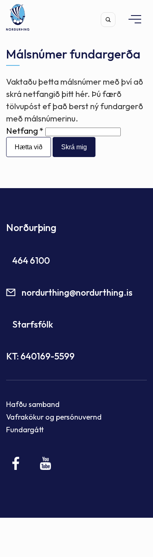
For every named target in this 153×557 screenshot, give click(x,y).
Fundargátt (25, 429)
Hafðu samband (33, 404)
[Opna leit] (108, 19)
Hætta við (28, 147)
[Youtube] (45, 463)
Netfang (22, 131)
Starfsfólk (32, 324)
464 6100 (31, 260)
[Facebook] (16, 463)
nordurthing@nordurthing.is (77, 292)
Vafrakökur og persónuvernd (54, 417)
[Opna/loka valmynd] (131, 19)
